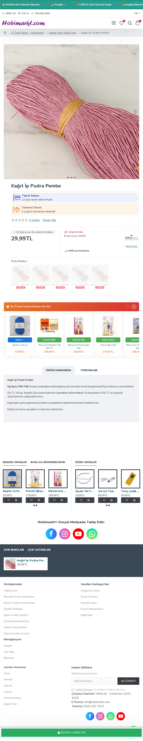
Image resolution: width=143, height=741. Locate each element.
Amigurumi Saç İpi (88, 491)
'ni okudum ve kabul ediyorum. (101, 689)
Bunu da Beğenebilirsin (48, 462)
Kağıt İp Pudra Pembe (32, 560)
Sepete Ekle (49, 339)
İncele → (20, 339)
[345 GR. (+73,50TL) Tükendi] (99, 273)
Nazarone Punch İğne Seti (79, 346)
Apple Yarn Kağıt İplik (62, 33)
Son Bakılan (14, 549)
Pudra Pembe (18, 261)
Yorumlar (88, 370)
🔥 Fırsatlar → (50, 4)
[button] (7, 111)
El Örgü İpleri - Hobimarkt (27, 33)
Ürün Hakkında (58, 370)
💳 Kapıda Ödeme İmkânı (128, 4)
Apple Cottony (20, 344)
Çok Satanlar (39, 549)
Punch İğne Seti (108, 344)
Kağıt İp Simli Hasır (110, 491)
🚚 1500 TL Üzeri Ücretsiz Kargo (87, 4)
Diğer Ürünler (86, 462)
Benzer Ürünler (15, 462)
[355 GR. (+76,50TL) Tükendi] (60, 273)
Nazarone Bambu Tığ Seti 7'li (49, 346)
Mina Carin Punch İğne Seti (35, 491)
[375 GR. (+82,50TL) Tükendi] (20, 273)
